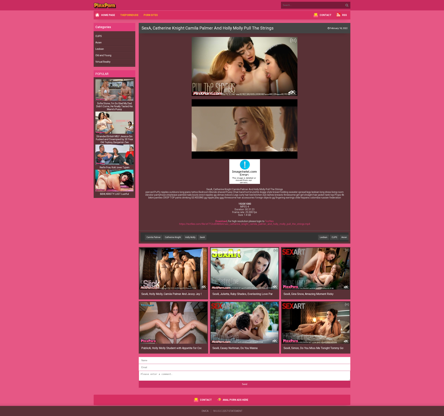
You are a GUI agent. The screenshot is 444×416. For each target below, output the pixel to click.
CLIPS (98, 36)
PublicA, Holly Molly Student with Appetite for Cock (171, 348)
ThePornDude (129, 15)
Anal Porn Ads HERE (235, 399)
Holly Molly (190, 237)
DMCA (205, 411)
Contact (325, 15)
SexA (202, 237)
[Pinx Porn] (114, 5)
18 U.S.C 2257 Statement (227, 411)
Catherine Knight (173, 237)
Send (244, 384)
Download (221, 221)
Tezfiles (269, 221)
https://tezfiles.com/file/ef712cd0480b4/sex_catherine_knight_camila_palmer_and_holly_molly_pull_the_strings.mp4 (244, 224)
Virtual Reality (102, 61)
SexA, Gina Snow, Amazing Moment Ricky (309, 294)
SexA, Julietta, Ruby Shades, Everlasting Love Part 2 (242, 294)
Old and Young (103, 55)
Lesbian (99, 49)
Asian (98, 42)
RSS (344, 15)
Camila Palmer (154, 237)
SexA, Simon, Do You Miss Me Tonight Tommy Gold (314, 348)
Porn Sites (151, 15)
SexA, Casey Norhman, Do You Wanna (235, 348)
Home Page (108, 15)
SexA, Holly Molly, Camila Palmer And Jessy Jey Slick (171, 294)
